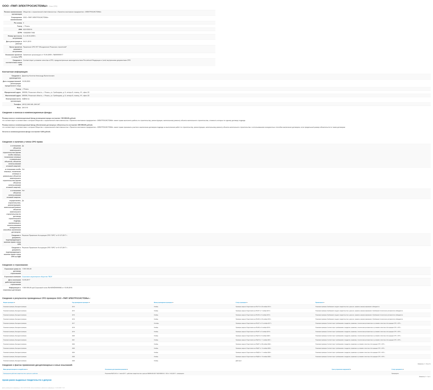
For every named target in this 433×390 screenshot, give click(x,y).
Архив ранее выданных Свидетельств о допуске (27, 379)
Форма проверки (8, 302)
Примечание (319, 302)
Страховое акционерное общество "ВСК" (37, 276)
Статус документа (397, 369)
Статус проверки (241, 302)
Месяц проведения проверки (163, 302)
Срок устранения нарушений (341, 369)
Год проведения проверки (80, 302)
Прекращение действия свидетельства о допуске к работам (20, 373)
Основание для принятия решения (116, 369)
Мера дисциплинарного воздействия (14, 369)
